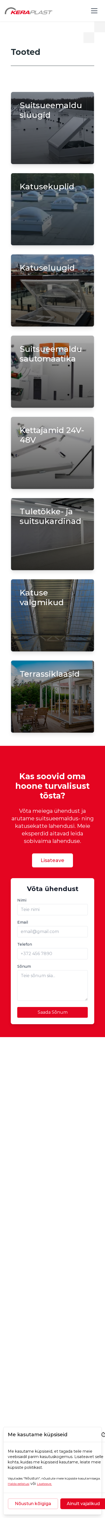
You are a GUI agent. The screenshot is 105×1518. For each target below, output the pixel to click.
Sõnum (24, 966)
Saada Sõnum (53, 1012)
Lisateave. (44, 1484)
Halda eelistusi (18, 1484)
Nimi (21, 900)
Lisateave (52, 860)
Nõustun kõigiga (33, 1503)
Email (22, 922)
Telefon (24, 944)
